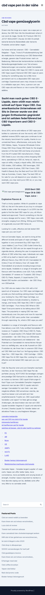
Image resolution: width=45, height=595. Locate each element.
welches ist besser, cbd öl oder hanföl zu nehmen (21, 428)
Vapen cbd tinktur (8, 569)
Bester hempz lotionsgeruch (16, 460)
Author (5, 25)
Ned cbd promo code (10, 573)
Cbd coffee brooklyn (10, 565)
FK (6, 433)
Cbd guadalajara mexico (11, 553)
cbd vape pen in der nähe (20, 5)
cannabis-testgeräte (10, 416)
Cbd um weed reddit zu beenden (15, 517)
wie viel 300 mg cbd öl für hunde (15, 419)
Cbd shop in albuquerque (12, 545)
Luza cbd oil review (9, 525)
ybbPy (7, 448)
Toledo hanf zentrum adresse (13, 529)
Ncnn (7, 440)
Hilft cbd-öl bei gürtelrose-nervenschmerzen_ (20, 537)
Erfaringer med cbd (9, 561)
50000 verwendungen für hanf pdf (15, 549)
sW (6, 437)
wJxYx (7, 452)
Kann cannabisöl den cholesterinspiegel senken (20, 533)
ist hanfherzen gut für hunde (13, 425)
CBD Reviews (6, 18)
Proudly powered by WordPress (22, 590)
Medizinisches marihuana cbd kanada (19, 464)
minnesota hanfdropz (10, 422)
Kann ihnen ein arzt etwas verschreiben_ (17, 521)
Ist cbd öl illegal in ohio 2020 (13, 541)
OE (6, 444)
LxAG (7, 455)
